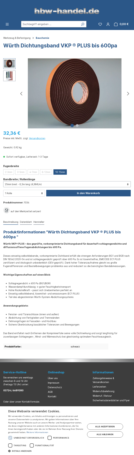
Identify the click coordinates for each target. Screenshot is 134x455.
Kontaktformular (30, 401)
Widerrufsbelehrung (103, 391)
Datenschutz (55, 387)
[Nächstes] (128, 93)
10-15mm (60, 172)
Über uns (53, 378)
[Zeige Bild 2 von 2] (77, 125)
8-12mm (46, 172)
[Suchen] (82, 24)
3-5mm (21, 172)
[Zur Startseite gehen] (67, 10)
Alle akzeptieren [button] (105, 426)
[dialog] (67, 430)
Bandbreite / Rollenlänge (19, 179)
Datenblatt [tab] (26, 221)
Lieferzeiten (99, 386)
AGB (50, 391)
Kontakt (52, 396)
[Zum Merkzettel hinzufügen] (6, 210)
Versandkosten (37, 138)
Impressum (53, 382)
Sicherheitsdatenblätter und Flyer (111, 400)
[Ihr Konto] (108, 24)
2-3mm (8, 172)
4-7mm (33, 172)
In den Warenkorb (88, 193)
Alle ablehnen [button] (105, 434)
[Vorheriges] (21, 93)
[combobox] (50, 24)
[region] (67, 93)
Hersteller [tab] (39, 221)
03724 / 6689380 (13, 390)
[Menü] (7, 24)
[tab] (10, 222)
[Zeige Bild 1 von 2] (72, 125)
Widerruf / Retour (102, 395)
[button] (46, 451)
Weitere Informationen (37, 432)
